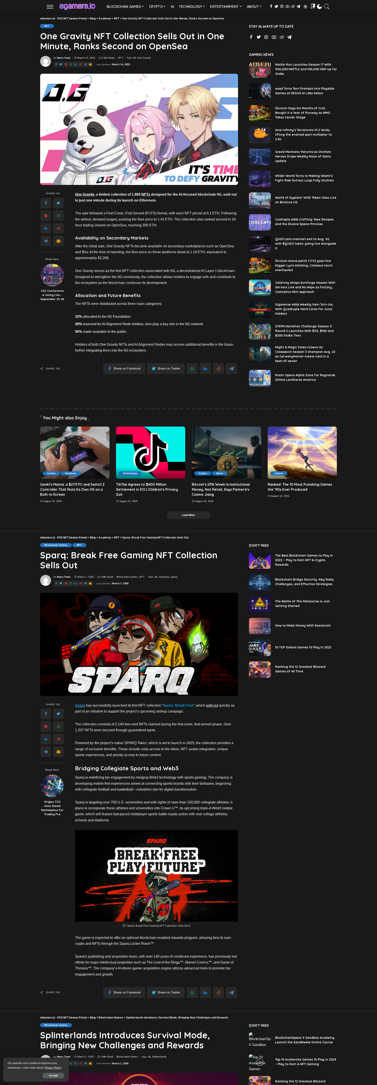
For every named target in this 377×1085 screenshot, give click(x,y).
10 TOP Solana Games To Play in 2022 (303, 647)
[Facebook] (46, 203)
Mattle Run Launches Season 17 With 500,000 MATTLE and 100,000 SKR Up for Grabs (306, 69)
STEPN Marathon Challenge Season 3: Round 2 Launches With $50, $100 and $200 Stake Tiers (304, 330)
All (134, 58)
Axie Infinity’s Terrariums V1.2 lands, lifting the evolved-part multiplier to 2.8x (303, 134)
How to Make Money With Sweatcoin (303, 625)
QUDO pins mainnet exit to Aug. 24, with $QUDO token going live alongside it (305, 243)
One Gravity (144, 58)
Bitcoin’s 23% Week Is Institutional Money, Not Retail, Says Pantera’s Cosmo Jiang (221, 489)
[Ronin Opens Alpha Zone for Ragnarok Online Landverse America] (260, 378)
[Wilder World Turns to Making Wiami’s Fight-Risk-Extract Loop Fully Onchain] (260, 179)
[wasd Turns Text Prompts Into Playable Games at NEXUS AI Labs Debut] (260, 91)
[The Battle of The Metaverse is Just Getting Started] (260, 604)
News (219, 473)
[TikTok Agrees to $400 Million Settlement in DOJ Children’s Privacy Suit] (150, 452)
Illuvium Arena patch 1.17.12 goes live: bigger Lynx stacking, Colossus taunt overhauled (303, 265)
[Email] (58, 241)
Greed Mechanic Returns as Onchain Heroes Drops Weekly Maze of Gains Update (303, 156)
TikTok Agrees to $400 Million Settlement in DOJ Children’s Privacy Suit (147, 489)
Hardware (71, 473)
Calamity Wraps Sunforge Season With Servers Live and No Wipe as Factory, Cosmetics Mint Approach (305, 287)
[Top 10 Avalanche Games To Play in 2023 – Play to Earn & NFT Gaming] (260, 1062)
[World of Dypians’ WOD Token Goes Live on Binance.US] (260, 200)
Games (51, 473)
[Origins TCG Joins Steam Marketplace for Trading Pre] (52, 786)
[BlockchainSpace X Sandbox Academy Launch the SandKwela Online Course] (260, 1040)
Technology (130, 473)
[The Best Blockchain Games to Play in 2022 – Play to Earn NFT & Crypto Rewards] (260, 560)
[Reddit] (58, 228)
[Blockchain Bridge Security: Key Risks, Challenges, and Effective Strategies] (260, 582)
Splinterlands (159, 1057)
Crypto (203, 473)
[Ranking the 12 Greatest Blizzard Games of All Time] (260, 669)
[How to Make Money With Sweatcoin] (260, 626)
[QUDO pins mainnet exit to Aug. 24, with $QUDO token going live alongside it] (260, 244)
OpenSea (164, 577)
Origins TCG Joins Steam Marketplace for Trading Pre (52, 808)
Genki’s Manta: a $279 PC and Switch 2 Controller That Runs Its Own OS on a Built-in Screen (72, 489)
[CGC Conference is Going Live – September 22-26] (52, 275)
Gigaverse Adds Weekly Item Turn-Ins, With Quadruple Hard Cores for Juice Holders (304, 309)
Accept (53, 1075)
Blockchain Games (56, 545)
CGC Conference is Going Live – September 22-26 (52, 295)
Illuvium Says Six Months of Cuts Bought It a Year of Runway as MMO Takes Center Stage (302, 112)
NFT (47, 26)
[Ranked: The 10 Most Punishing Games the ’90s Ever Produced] (302, 452)
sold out (212, 705)
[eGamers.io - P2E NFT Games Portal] (77, 6)
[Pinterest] (46, 215)
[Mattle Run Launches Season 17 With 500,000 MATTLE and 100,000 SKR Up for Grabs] (260, 70)
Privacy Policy (53, 1067)
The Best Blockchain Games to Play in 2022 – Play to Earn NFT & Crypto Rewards (304, 560)
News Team (64, 58)
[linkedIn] (46, 228)
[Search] (326, 6)
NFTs (145, 194)
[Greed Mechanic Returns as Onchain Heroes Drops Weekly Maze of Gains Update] (260, 157)
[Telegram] (46, 241)
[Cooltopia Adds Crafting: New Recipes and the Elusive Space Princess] (260, 222)
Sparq (174, 577)
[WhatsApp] (58, 215)
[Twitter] (58, 203)
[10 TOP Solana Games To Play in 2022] (260, 648)
